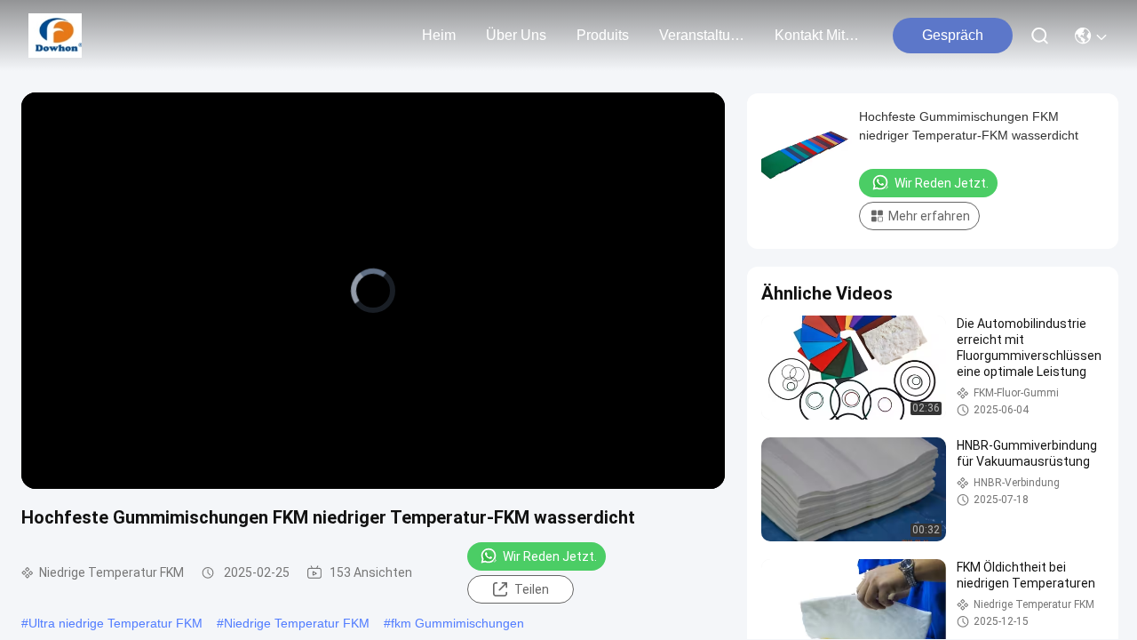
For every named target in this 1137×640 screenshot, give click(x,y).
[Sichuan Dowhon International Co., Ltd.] (55, 35)
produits (602, 35)
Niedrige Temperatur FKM (297, 623)
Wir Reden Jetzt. (550, 556)
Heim (439, 35)
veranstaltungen (701, 35)
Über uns (516, 35)
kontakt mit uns (817, 35)
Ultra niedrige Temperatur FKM (115, 623)
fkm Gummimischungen (457, 623)
